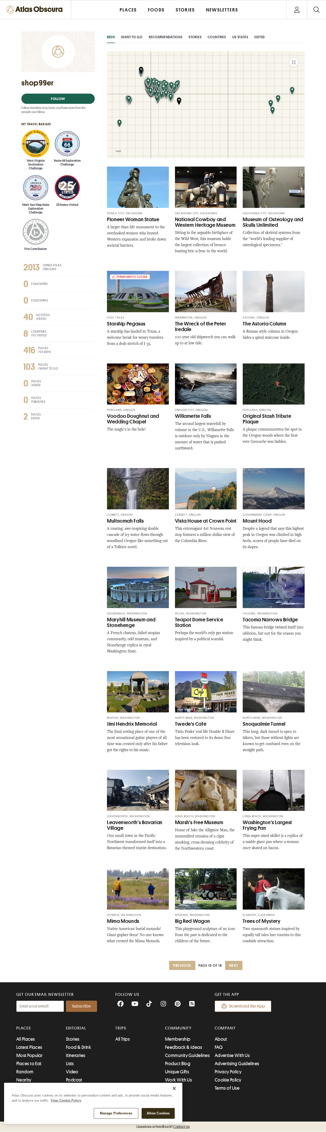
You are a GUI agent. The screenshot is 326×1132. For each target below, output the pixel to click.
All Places (25, 1039)
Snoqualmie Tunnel (264, 724)
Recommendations (166, 37)
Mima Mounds (123, 921)
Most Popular (29, 1055)
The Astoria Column (264, 323)
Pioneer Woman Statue (133, 219)
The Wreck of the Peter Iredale (200, 326)
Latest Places (29, 1047)
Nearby (24, 1080)
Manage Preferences (116, 1113)
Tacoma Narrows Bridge (270, 619)
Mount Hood (257, 521)
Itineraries (75, 1055)
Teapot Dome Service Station (199, 622)
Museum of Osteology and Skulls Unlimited (273, 222)
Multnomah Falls (125, 521)
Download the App (247, 1006)
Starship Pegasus (126, 323)
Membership (178, 1039)
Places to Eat (29, 1064)
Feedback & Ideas (183, 1047)
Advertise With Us (232, 1055)
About (221, 1039)
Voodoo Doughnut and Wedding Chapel (133, 418)
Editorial (76, 1028)
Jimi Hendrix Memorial (132, 724)
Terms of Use (227, 1088)
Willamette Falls (193, 416)
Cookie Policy (228, 1080)
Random (25, 1072)
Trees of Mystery (261, 921)
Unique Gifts (177, 1072)
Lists (70, 1064)
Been (111, 37)
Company (225, 1028)
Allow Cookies (158, 1113)
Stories (194, 37)
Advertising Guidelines (237, 1064)
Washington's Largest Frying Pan (267, 825)
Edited (259, 37)
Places (23, 1028)
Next (233, 965)
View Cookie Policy (66, 1100)
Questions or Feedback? (163, 1126)
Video (72, 1072)
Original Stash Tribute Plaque (267, 418)
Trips (120, 1028)
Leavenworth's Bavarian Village (134, 825)
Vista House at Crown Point (206, 521)
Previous (182, 965)
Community (178, 1028)
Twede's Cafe (191, 724)
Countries (217, 37)
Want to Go (132, 37)
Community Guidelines (187, 1055)
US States (240, 37)
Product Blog (177, 1064)
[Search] (316, 9)
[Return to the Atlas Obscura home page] (35, 9)
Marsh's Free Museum (199, 822)
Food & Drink (78, 1047)
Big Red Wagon (192, 921)
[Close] (174, 1088)
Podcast (74, 1080)
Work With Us (178, 1080)
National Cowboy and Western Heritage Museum (205, 222)
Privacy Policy (228, 1072)
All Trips (122, 1039)
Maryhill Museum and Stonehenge (131, 622)
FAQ (219, 1047)
